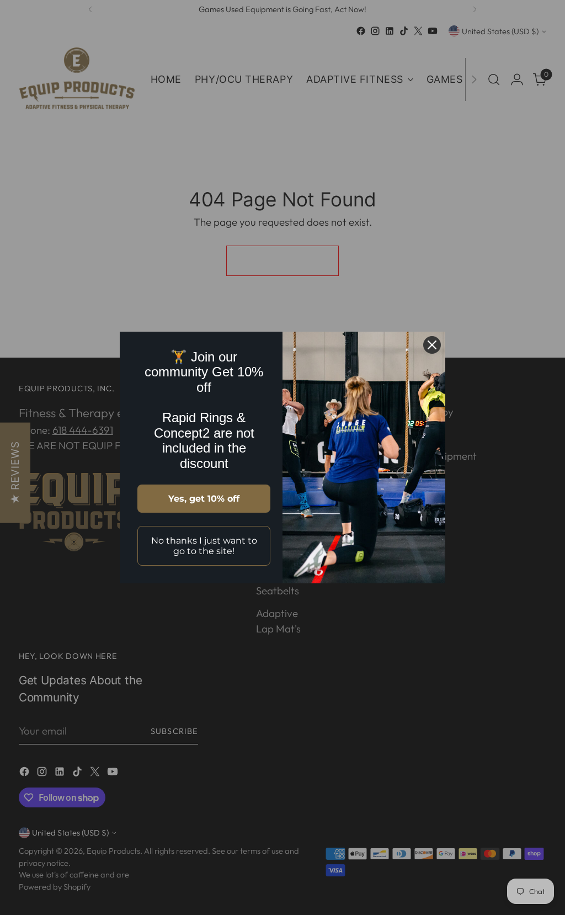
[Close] (432, 345)
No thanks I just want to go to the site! (204, 545)
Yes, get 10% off (203, 498)
